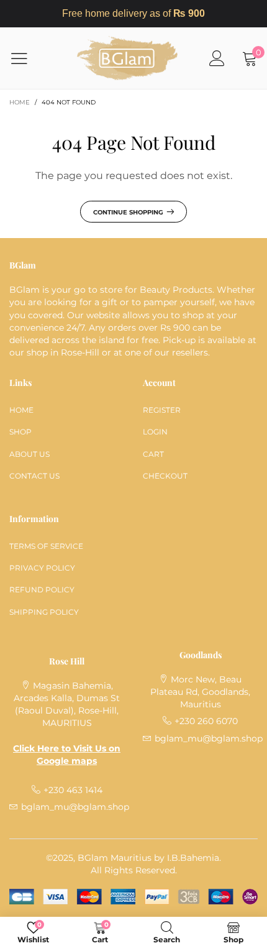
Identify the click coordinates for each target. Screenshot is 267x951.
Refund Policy (42, 589)
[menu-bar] (27, 58)
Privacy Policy (42, 567)
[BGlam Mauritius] (127, 58)
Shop (20, 431)
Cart (153, 454)
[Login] (217, 58)
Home (21, 410)
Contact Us (34, 475)
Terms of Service (46, 546)
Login (155, 431)
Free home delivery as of (133, 13)
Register (162, 410)
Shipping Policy (44, 612)
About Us (29, 454)
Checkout (165, 475)
